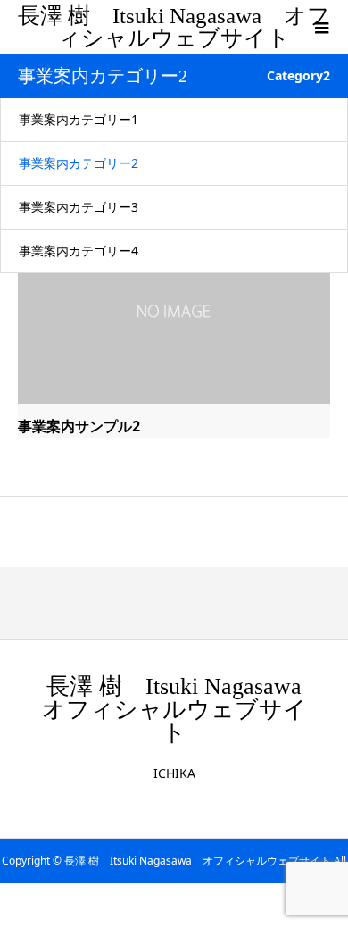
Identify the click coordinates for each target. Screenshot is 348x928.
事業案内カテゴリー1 (78, 119)
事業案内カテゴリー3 (78, 206)
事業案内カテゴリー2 (78, 163)
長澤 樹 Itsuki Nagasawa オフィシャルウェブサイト (174, 27)
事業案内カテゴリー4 (78, 250)
